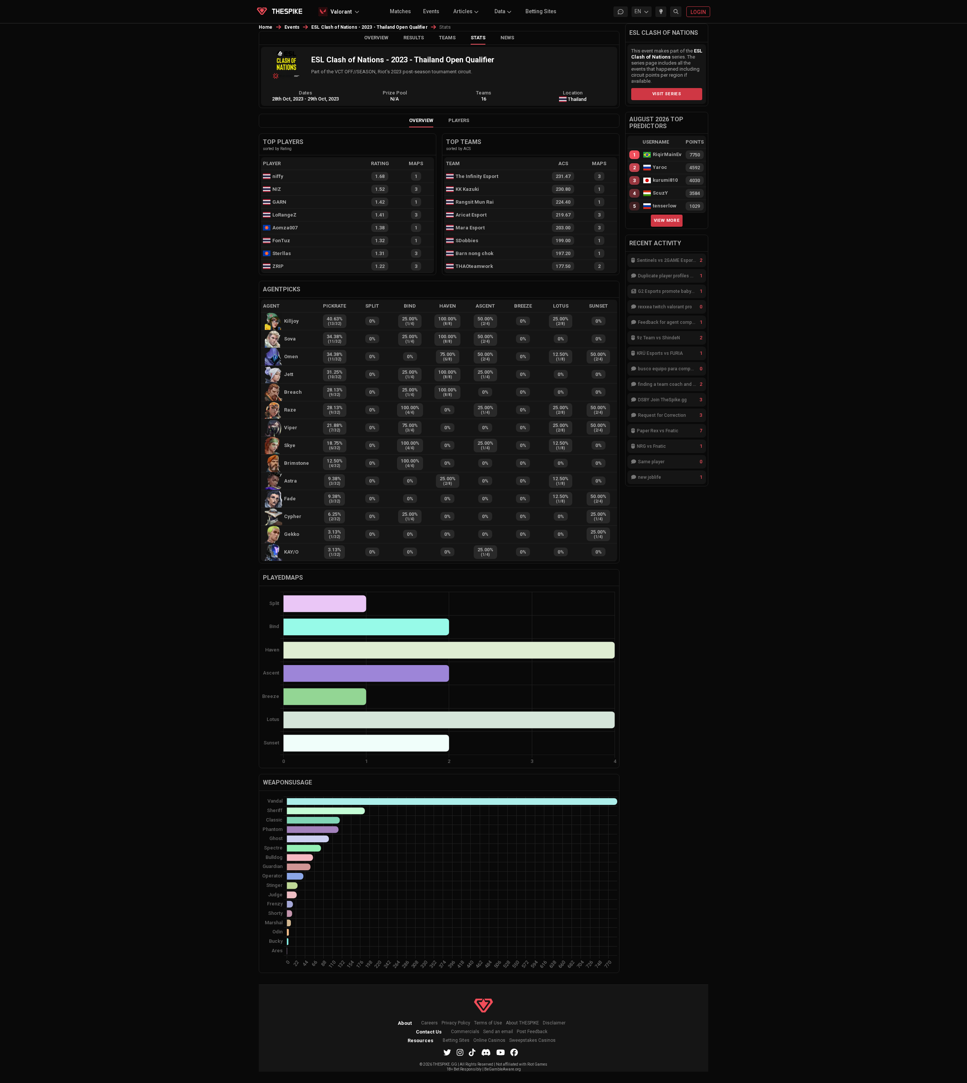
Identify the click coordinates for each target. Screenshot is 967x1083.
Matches (400, 11)
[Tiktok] (472, 1052)
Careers (429, 1023)
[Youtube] (500, 1052)
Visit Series (666, 93)
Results (413, 37)
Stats (478, 37)
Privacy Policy (456, 1023)
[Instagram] (460, 1052)
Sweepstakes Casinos (532, 1040)
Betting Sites (540, 11)
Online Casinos (489, 1040)
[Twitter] (447, 1052)
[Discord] (486, 1052)
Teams (447, 37)
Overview (376, 37)
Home (266, 27)
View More (667, 220)
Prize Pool (395, 92)
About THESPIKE (522, 1023)
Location (572, 92)
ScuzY (660, 193)
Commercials (465, 1031)
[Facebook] (514, 1052)
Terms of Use (488, 1023)
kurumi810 (665, 180)
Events (431, 11)
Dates (305, 92)
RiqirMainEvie (667, 154)
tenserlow (665, 206)
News (507, 37)
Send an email (498, 1031)
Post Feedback (532, 1031)
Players (458, 120)
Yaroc (660, 167)
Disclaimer (554, 1023)
